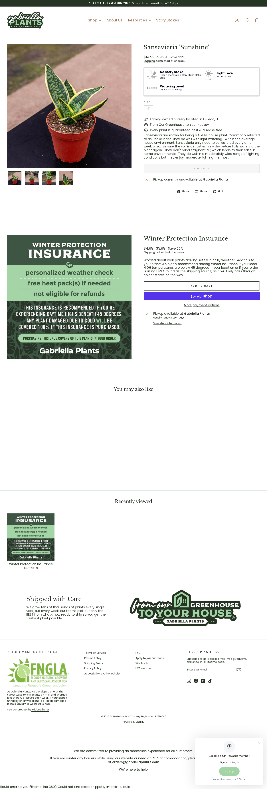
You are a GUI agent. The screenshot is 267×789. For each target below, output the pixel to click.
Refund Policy (92, 658)
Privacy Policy (92, 668)
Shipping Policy (93, 663)
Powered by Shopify (133, 721)
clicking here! (40, 709)
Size (147, 102)
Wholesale (142, 663)
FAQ (138, 653)
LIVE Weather (143, 668)
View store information (167, 323)
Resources (138, 20)
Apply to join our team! (149, 658)
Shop (93, 20)
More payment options (202, 305)
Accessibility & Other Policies (102, 673)
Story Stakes (167, 20)
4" (148, 108)
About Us (114, 20)
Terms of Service (95, 653)
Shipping (149, 61)
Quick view (37, 457)
